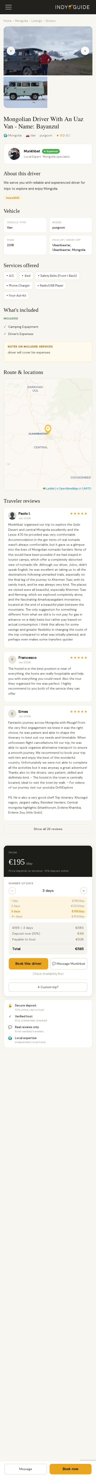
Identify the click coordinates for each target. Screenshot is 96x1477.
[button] (48, 430)
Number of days (21, 883)
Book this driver (28, 963)
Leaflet (50, 488)
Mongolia (21, 21)
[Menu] (8, 7)
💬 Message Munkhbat (68, 964)
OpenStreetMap (68, 488)
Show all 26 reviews (48, 829)
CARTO (86, 488)
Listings (36, 21)
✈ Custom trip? (48, 987)
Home (8, 21)
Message (25, 1469)
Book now (70, 1469)
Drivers (51, 21)
